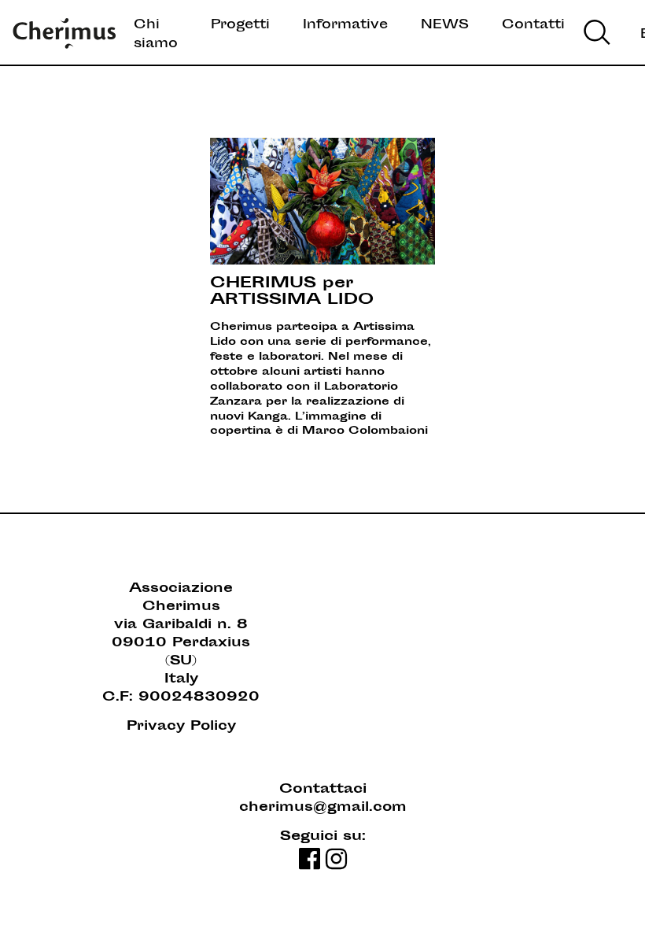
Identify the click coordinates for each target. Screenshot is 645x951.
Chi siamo (156, 34)
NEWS (445, 25)
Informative (345, 25)
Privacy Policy (181, 727)
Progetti (240, 25)
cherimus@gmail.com (323, 808)
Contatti (533, 25)
